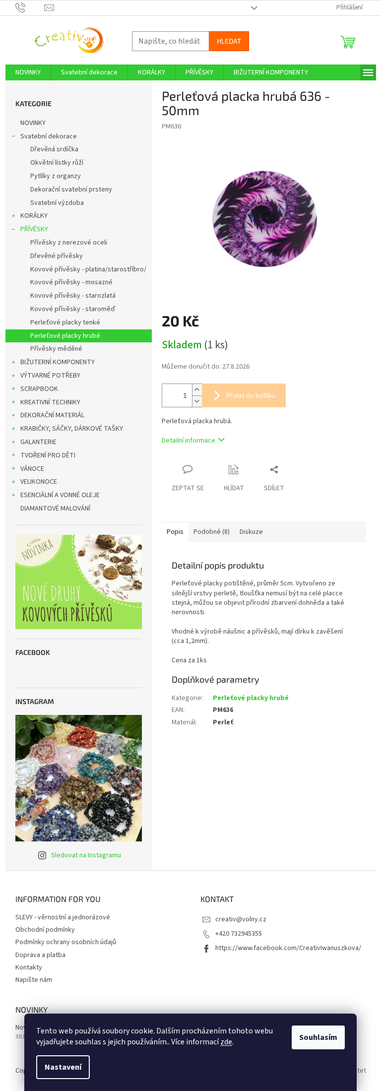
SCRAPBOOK (39, 389)
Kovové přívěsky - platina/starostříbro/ (88, 269)
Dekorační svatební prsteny (71, 189)
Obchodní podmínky (45, 930)
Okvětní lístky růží (56, 163)
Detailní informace (188, 441)
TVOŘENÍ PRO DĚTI (47, 455)
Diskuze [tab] (251, 532)
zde (226, 1041)
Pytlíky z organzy (55, 176)
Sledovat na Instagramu (86, 855)
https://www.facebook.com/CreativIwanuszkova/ (288, 948)
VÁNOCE (32, 469)
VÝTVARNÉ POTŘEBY (50, 376)
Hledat (229, 41)
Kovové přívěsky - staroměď (72, 309)
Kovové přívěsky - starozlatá (73, 296)
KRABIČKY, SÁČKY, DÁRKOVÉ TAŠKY (71, 429)
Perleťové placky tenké (65, 322)
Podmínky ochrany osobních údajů (65, 942)
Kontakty (28, 967)
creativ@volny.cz (240, 919)
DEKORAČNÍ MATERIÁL (52, 415)
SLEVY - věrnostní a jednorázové (62, 917)
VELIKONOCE (38, 482)
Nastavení (63, 1067)
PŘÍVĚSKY (34, 229)
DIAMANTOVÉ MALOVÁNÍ (55, 508)
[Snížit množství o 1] (197, 401)
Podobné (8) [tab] (211, 532)
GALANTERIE (38, 442)
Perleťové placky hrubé (65, 336)
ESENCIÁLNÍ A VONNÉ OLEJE (60, 495)
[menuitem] (28, 72)
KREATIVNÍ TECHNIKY (50, 402)
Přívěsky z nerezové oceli (68, 243)
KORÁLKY (34, 216)
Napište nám (33, 980)
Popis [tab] (175, 532)
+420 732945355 (238, 934)
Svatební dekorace (48, 136)
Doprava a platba (40, 955)
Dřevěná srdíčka (54, 149)
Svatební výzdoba (57, 203)
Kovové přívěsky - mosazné (71, 282)
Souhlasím (318, 1037)
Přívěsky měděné (56, 349)
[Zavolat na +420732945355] (30, 7)
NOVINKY (33, 123)
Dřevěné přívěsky (56, 256)
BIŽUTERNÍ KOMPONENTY (57, 362)
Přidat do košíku (250, 395)
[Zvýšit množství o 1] (197, 389)
